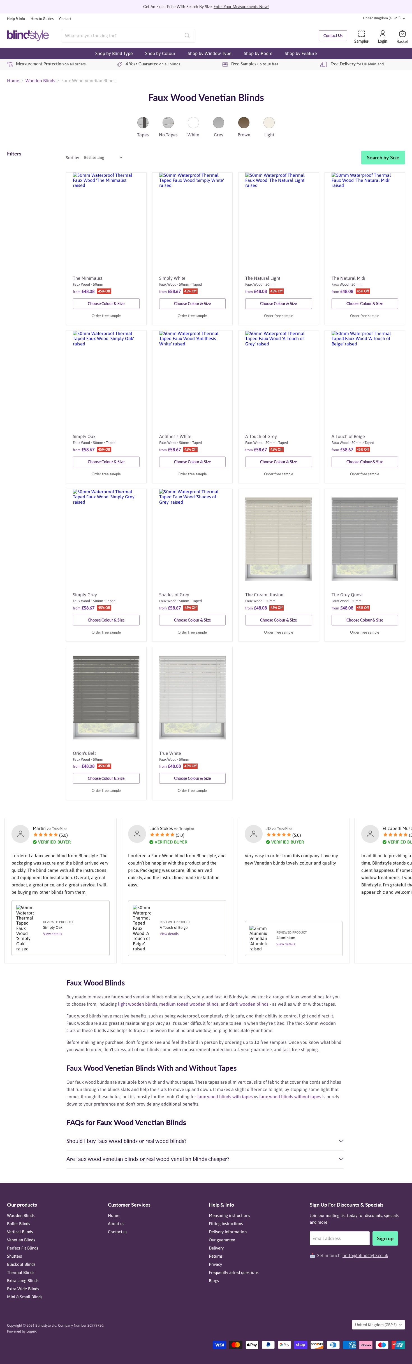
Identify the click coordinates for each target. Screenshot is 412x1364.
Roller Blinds (18, 1223)
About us (116, 1223)
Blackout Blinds (21, 1264)
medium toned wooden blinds (189, 1004)
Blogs (214, 1280)
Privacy (215, 1264)
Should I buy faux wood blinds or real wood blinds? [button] (126, 1141)
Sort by (72, 157)
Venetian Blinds (21, 1239)
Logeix (31, 1331)
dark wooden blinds (249, 1004)
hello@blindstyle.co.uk (365, 1255)
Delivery (216, 1248)
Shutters (14, 1256)
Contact (65, 19)
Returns (216, 1256)
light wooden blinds (137, 1004)
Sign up (385, 1238)
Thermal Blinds (20, 1272)
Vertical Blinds (20, 1231)
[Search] (187, 35)
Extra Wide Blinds (23, 1288)
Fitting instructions (226, 1223)
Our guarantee (222, 1239)
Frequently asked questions (233, 1272)
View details (52, 934)
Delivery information (228, 1231)
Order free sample (106, 316)
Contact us (117, 1231)
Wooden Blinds (40, 80)
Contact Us (332, 35)
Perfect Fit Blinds (22, 1248)
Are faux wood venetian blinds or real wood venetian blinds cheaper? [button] (148, 1159)
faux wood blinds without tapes (290, 1096)
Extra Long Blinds (22, 1280)
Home (13, 80)
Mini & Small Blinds (24, 1296)
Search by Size (383, 157)
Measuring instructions (229, 1215)
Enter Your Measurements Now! (241, 6)
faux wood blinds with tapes (225, 1096)
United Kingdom (382, 18)
